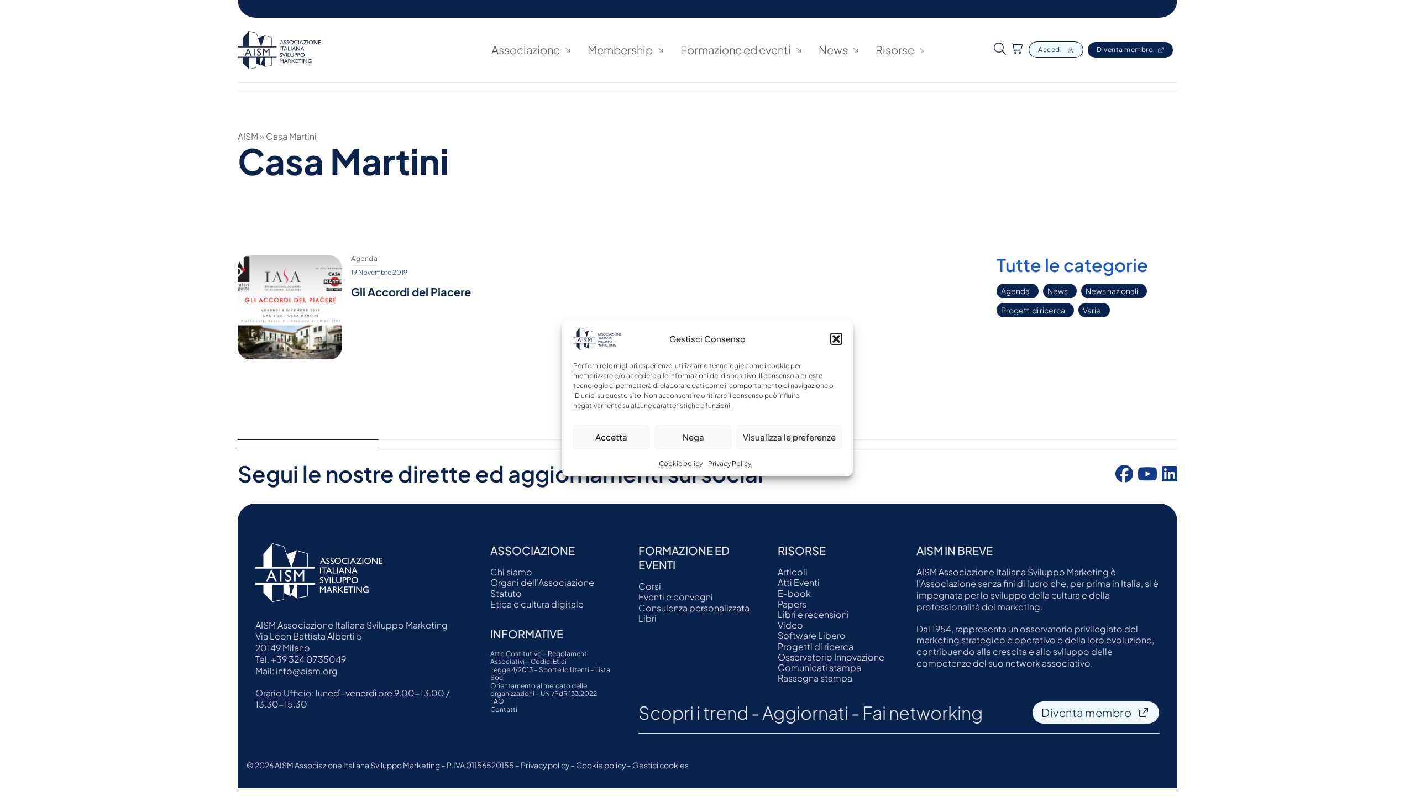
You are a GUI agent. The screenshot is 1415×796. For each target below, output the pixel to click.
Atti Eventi (799, 582)
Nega (693, 437)
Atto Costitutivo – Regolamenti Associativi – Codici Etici (539, 658)
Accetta (611, 437)
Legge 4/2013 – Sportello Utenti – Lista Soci (550, 674)
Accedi (1050, 49)
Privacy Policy (729, 463)
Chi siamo (511, 572)
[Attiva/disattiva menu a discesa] (567, 50)
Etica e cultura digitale (537, 604)
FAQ (497, 701)
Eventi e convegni (675, 596)
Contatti (503, 710)
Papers (792, 604)
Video (790, 625)
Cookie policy (681, 463)
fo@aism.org (310, 671)
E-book (794, 593)
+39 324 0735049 (308, 659)
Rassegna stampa (815, 678)
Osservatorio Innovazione (831, 657)
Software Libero (812, 635)
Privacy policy (545, 765)
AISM (248, 136)
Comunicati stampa (819, 667)
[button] (836, 338)
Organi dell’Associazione (542, 582)
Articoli (793, 572)
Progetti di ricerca (1033, 310)
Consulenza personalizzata (694, 608)
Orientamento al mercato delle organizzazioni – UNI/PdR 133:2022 (543, 690)
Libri (647, 618)
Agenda (1015, 291)
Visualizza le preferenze (789, 437)
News (833, 49)
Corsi (649, 586)
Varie (1092, 310)
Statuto (506, 593)
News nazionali (1112, 291)
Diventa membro (1125, 49)
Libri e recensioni (813, 614)
